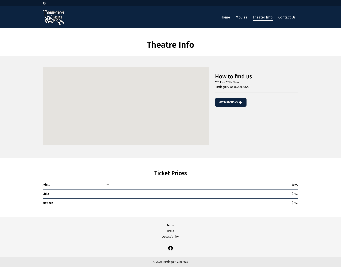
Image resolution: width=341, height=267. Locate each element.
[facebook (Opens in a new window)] (44, 3)
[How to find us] (126, 106)
